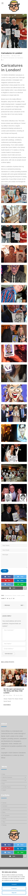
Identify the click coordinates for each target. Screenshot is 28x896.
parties (23, 595)
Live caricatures (5, 815)
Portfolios (4, 780)
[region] (14, 882)
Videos (3, 821)
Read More (7, 704)
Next (22, 605)
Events (14, 595)
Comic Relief (12, 147)
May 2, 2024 (17, 55)
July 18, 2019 (19, 695)
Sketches (4, 818)
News (3, 783)
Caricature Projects (6, 786)
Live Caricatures (19, 57)
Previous (7, 605)
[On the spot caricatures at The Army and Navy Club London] (14, 677)
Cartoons (4, 802)
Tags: (2, 595)
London (19, 595)
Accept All (14, 884)
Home (3, 774)
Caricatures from (6, 809)
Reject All (14, 892)
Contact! (4, 790)
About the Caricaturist (8, 57)
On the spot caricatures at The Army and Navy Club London (14, 691)
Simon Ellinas (6, 55)
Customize (14, 888)
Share (3, 598)
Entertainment (8, 595)
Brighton (5, 92)
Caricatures (4, 806)
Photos (3, 812)
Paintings (4, 825)
